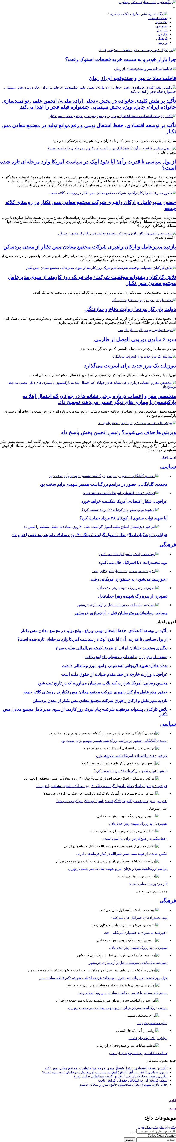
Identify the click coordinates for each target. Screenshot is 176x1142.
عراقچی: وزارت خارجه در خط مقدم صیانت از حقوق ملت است (114, 674)
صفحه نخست (157, 18)
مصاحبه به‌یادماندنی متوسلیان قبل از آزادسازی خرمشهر (120, 613)
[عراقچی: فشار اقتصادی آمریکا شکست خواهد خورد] (121, 493)
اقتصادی (161, 22)
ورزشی (162, 42)
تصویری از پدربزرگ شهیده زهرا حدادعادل (132, 596)
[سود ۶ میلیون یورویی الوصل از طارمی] (147, 330)
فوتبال (141, 1127)
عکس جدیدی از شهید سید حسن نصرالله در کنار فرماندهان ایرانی (121, 853)
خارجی (162, 34)
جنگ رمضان (151, 1127)
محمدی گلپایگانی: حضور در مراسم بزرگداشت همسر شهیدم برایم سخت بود (103, 484)
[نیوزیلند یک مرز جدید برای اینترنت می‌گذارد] (144, 356)
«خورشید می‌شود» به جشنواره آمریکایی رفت (129, 579)
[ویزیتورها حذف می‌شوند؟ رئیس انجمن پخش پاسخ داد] (137, 423)
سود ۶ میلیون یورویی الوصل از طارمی (135, 339)
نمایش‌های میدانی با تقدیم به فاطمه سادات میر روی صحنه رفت (122, 993)
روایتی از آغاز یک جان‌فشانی (147, 1038)
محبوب (164, 1060)
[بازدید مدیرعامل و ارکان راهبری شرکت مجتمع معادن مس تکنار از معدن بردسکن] (117, 233)
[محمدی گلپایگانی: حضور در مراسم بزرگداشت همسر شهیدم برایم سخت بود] (104, 476)
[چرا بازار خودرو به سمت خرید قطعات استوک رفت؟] (137, 50)
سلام (161, 1127)
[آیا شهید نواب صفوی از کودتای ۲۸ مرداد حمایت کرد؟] (120, 510)
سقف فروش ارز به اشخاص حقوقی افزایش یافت (126, 657)
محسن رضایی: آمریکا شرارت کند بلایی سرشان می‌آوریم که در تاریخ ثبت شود (102, 683)
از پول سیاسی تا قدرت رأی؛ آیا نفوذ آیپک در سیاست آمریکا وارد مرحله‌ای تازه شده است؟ (92, 639)
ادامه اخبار (168, 457)
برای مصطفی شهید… (152, 1023)
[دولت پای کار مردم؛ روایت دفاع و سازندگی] (144, 300)
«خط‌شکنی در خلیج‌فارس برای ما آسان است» (135, 838)
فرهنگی (161, 38)
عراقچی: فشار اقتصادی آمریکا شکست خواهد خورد (124, 501)
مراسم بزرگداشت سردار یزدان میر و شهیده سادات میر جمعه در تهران (117, 869)
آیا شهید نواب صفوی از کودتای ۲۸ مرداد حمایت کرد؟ (123, 518)
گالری (172, 1100)
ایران (167, 1127)
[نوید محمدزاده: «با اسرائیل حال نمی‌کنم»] (129, 554)
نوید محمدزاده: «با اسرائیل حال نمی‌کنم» (133, 562)
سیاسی (162, 30)
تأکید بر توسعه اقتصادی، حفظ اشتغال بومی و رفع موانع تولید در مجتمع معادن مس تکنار (94, 630)
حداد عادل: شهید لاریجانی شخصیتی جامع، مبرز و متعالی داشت (114, 665)
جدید (173, 1060)
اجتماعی (161, 26)
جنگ (173, 1127)
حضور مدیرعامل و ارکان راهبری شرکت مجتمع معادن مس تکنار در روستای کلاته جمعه (95, 692)
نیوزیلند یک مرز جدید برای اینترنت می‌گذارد (130, 365)
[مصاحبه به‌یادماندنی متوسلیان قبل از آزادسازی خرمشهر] (118, 605)
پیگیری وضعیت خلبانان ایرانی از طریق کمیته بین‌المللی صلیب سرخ (111, 648)
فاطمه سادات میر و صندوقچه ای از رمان (132, 78)
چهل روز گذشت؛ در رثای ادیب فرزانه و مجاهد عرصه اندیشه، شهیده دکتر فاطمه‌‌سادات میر (103, 978)
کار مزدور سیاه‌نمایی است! (148, 884)
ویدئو (173, 1108)
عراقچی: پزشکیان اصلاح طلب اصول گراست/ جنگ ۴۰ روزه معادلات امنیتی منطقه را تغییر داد (89, 535)
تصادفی (152, 1060)
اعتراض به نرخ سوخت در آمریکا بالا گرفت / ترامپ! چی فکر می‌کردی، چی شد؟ (111, 801)
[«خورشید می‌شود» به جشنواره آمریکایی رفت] (125, 571)
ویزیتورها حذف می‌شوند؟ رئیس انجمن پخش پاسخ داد (118, 432)
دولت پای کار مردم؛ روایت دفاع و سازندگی (130, 309)
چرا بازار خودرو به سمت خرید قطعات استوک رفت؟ (120, 59)
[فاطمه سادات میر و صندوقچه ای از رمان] (145, 69)
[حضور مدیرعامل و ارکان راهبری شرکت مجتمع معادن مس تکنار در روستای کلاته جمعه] (113, 193)
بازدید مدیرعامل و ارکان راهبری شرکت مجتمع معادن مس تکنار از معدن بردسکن (89, 247)
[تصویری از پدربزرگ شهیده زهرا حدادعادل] (128, 588)
